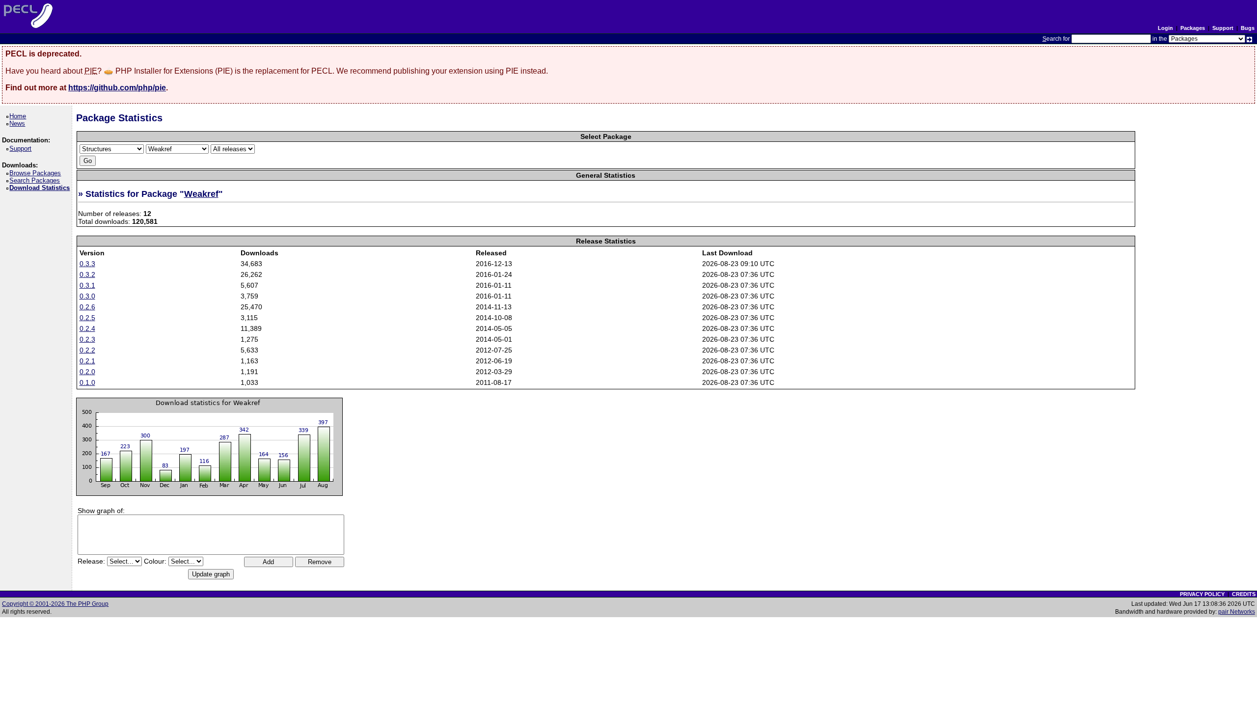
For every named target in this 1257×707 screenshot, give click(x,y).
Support (1222, 28)
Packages (1192, 28)
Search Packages (36, 180)
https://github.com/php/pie (117, 87)
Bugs (1248, 28)
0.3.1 (87, 285)
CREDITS (1244, 594)
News (19, 123)
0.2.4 (87, 328)
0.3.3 (87, 264)
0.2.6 (87, 307)
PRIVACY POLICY (1202, 594)
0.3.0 (87, 296)
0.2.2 (87, 350)
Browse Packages (36, 173)
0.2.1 (87, 361)
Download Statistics (41, 187)
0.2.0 (87, 372)
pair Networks (1236, 611)
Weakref (201, 194)
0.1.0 (87, 382)
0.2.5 (87, 318)
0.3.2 (87, 274)
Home (19, 116)
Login (1165, 28)
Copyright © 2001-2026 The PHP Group (55, 603)
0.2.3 (87, 339)
